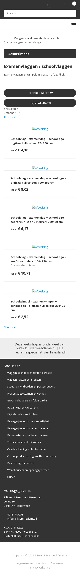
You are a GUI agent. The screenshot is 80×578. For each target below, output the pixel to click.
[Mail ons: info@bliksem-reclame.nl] (42, 4)
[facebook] (50, 5)
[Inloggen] (67, 4)
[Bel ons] (38, 4)
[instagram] (58, 5)
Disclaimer (56, 563)
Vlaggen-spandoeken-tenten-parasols (36, 38)
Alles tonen (10, 117)
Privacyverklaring (40, 567)
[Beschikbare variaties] (38, 265)
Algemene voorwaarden (31, 563)
